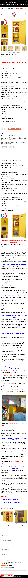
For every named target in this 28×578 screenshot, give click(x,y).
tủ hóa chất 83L (10, 143)
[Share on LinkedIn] (14, 147)
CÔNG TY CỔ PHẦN (5, 560)
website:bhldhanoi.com (8, 478)
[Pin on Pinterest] (11, 147)
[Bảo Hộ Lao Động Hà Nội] (14, 14)
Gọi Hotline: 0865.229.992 (6, 10)
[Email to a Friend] (9, 147)
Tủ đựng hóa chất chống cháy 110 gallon (10, 502)
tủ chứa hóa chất (6, 135)
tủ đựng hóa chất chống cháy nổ (8, 477)
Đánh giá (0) (3, 156)
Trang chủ (3, 52)
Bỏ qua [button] (14, 6)
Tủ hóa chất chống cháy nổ (13, 52)
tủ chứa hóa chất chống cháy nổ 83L (17, 137)
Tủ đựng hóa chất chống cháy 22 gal (18, 139)
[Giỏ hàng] (26, 14)
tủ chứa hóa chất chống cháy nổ (15, 135)
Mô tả (2, 154)
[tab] (14, 154)
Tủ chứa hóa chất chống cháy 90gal (9, 499)
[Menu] (2, 14)
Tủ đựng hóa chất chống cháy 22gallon (10, 142)
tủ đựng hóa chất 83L (7, 139)
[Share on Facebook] (4, 147)
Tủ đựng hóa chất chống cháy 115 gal (21, 524)
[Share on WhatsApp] (2, 147)
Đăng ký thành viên (20, 8)
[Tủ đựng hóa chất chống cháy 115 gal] (21, 516)
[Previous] (3, 32)
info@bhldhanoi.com (9, 567)
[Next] (25, 32)
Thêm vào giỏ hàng (14, 129)
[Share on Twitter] (7, 147)
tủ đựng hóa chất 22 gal (14, 138)
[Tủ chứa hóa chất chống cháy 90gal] (7, 516)
